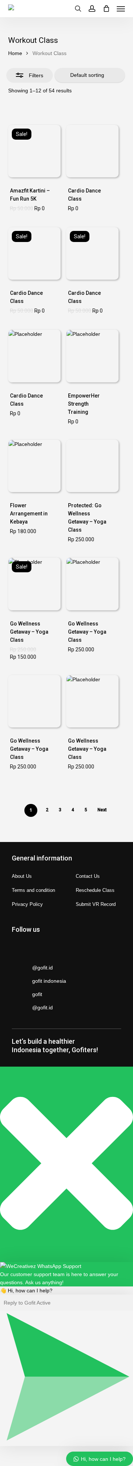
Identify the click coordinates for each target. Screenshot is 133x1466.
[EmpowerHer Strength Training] (92, 356)
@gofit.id (42, 968)
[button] (121, 8)
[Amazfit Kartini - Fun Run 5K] (34, 151)
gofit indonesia (49, 981)
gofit (37, 994)
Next (102, 809)
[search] (78, 8)
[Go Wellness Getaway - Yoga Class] (92, 466)
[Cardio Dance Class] (92, 151)
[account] (92, 8)
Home (15, 53)
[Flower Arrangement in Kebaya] (34, 466)
